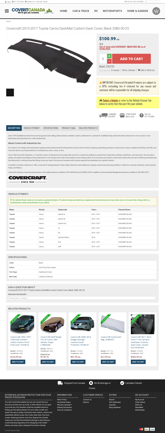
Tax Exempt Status (64, 402)
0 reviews (115, 70)
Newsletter (139, 407)
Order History (140, 402)
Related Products (88, 128)
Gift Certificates (115, 402)
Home (63, 11)
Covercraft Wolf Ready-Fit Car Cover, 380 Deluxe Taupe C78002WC (51, 341)
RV (96, 11)
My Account (139, 400)
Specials (112, 405)
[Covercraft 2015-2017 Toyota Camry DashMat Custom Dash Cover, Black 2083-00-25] (50, 60)
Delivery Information (64, 407)
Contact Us (31, 2)
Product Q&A (68, 128)
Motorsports (112, 11)
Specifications (51, 128)
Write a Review (128, 70)
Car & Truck (80, 11)
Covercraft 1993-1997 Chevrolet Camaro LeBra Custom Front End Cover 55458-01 (20, 341)
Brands (111, 400)
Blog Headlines (115, 407)
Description (14, 128)
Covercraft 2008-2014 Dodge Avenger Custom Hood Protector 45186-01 (81, 341)
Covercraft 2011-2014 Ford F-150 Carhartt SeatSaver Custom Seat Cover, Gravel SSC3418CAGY (141, 342)
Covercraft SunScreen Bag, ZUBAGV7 (111, 338)
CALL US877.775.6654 (149, 115)
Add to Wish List (147, 70)
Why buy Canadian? (64, 405)
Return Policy (62, 400)
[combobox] (82, 298)
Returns (86, 402)
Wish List (138, 405)
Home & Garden (137, 11)
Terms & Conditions (64, 410)
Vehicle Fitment (32, 128)
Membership (140, 410)
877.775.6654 (18, 2)
